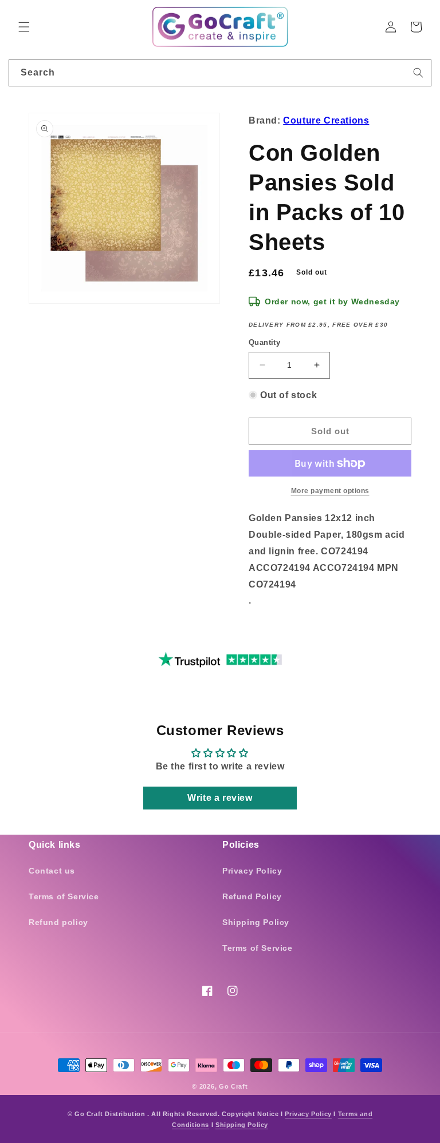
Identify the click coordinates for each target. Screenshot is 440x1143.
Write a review (219, 798)
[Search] (418, 72)
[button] (24, 26)
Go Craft (233, 1086)
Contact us (52, 870)
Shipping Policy (255, 922)
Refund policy (58, 922)
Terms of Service (64, 896)
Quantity (264, 342)
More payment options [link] (330, 491)
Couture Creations (326, 120)
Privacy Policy (252, 870)
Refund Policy (252, 896)
